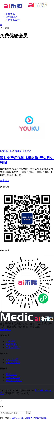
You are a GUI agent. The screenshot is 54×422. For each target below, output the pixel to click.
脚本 (28, 418)
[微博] (1, 329)
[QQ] (4, 329)
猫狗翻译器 (11, 17)
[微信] (7, 329)
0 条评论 (26, 151)
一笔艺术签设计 (14, 380)
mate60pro (21, 418)
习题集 (43, 418)
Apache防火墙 (13, 362)
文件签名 (10, 14)
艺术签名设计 (13, 20)
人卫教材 (35, 418)
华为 (14, 418)
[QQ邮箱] (10, 329)
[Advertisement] (27, 69)
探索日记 (4, 151)
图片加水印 (11, 374)
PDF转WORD (13, 377)
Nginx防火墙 (12, 359)
